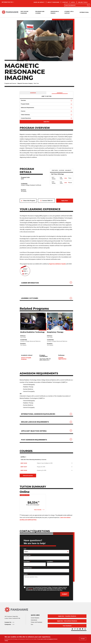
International (84, 12)
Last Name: (50, 561)
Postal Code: (27, 555)
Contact (65, 2)
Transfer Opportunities (62, 358)
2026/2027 (60, 92)
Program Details (25, 104)
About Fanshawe (53, 2)
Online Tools (82, 2)
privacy (31, 588)
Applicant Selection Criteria (34, 431)
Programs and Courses (10, 83)
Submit (64, 594)
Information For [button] (7, 2)
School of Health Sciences (26, 358)
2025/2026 (33, 92)
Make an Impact (39, 2)
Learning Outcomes (29, 298)
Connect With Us (47, 200)
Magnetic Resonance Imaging (25, 83)
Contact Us (8, 622)
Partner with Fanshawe (36, 622)
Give (32, 624)
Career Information (30, 283)
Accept (83, 638)
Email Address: (28, 567)
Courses (23, 111)
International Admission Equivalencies (38, 414)
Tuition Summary (25, 114)
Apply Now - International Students (67, 621)
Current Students (35, 618)
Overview (23, 100)
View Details (37, 509)
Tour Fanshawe (67, 625)
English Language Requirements (35, 422)
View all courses (28, 475)
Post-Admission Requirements (34, 440)
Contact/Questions (26, 118)
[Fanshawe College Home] (10, 12)
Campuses (8, 624)
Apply (73, 2)
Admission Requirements (27, 107)
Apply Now (46, 121)
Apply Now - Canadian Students (67, 616)
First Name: (27, 561)
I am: (25, 548)
